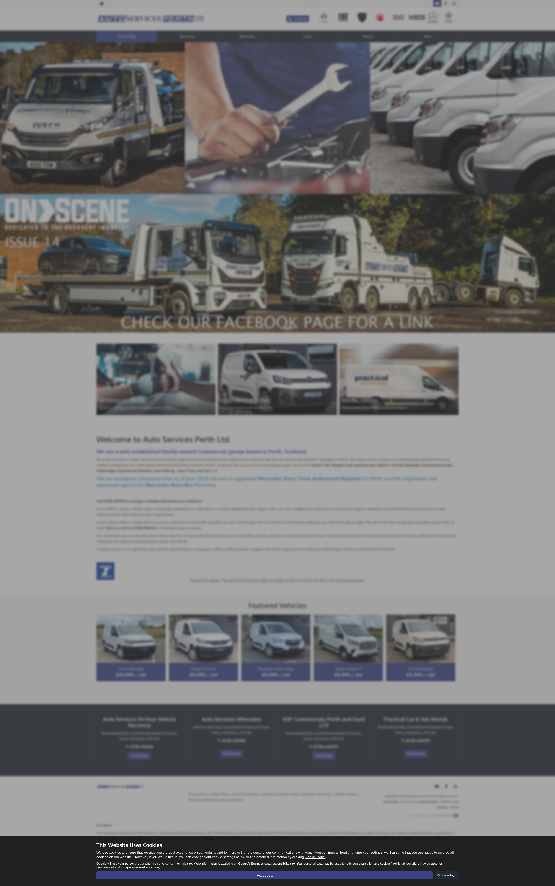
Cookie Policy (315, 857)
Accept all (264, 875)
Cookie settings (446, 875)
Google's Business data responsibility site (266, 863)
